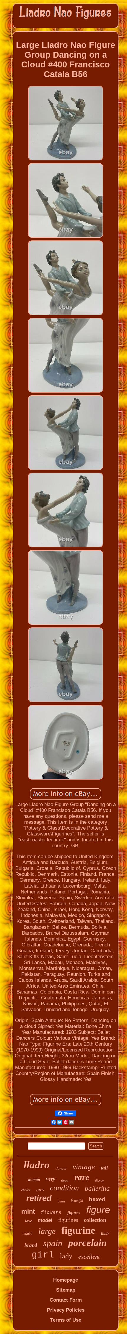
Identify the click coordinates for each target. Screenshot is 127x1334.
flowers (51, 1212)
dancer (61, 1168)
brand (31, 1245)
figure (98, 1210)
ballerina (97, 1188)
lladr (105, 1233)
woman (34, 1179)
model (45, 1220)
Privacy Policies (65, 1310)
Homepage (65, 1280)
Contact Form (66, 1300)
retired (39, 1198)
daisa (61, 1201)
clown (65, 1180)
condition (64, 1188)
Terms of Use (65, 1320)
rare (81, 1177)
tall (104, 1168)
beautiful (77, 1201)
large (47, 1231)
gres (40, 1189)
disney (99, 1180)
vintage (84, 1167)
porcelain (87, 1242)
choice (25, 1190)
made (27, 1233)
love (28, 1221)
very (50, 1179)
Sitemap (65, 1290)
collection (95, 1220)
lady (66, 1256)
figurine (78, 1230)
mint (28, 1211)
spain (52, 1243)
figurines (68, 1220)
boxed (97, 1199)
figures (73, 1212)
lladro (37, 1165)
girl (43, 1255)
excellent (89, 1256)
